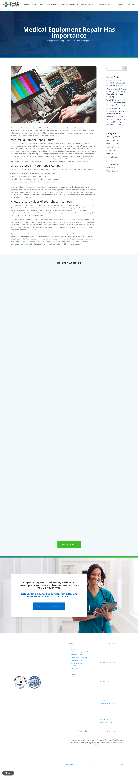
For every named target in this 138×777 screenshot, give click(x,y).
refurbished (111, 167)
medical (109, 154)
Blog (72, 671)
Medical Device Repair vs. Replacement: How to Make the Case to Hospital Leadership (116, 112)
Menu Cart (130, 4)
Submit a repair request (106, 4)
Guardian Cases (87, 4)
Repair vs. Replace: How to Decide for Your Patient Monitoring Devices (56, 527)
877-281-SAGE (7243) (107, 662)
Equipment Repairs (31, 4)
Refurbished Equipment (12, 4)
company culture (113, 136)
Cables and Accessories (48, 4)
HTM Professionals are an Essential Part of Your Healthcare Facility (116, 122)
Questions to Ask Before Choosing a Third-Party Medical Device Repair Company (116, 93)
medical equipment (84, 41)
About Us (74, 666)
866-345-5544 (105, 682)
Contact (73, 674)
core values (88, 205)
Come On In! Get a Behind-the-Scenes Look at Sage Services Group (116, 83)
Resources (74, 669)
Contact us (25, 244)
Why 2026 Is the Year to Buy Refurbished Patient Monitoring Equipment (116, 102)
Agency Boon (68, 765)
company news (112, 140)
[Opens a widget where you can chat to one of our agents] (8, 773)
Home (73, 649)
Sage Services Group (56, 41)
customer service (113, 143)
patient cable (111, 160)
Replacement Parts (69, 4)
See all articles (69, 544)
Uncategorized (112, 171)
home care (110, 150)
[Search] (124, 68)
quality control (112, 164)
